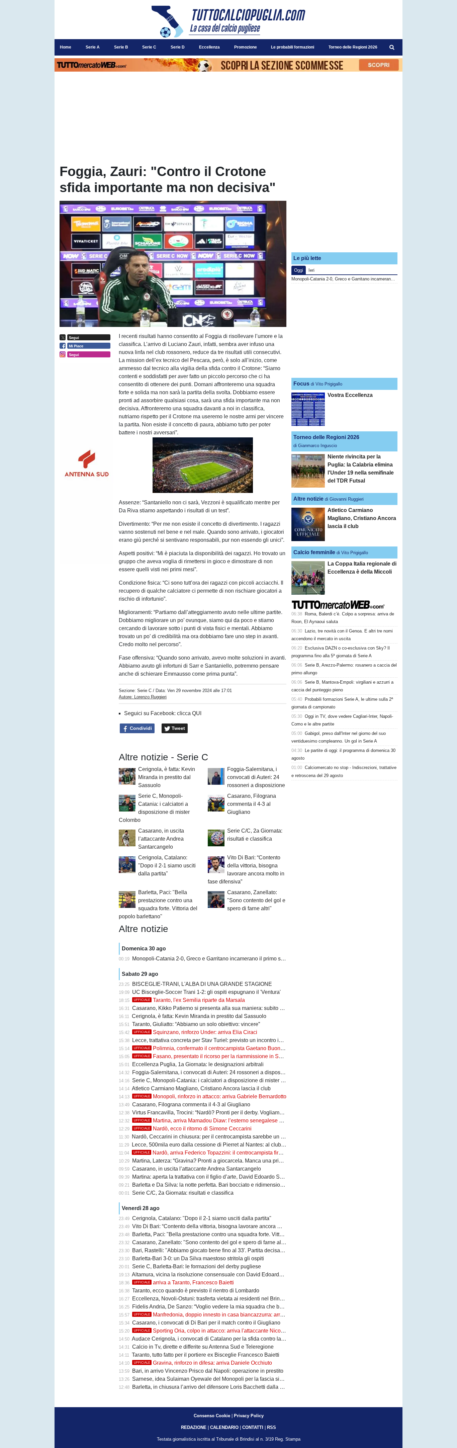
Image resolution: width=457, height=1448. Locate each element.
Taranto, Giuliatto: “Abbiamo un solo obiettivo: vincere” (196, 1024)
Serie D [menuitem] (178, 47)
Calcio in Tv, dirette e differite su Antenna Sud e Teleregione (203, 1347)
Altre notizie (308, 499)
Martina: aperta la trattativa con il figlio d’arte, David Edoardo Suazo (211, 1177)
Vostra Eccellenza (350, 395)
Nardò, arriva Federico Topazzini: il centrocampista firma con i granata (225, 1153)
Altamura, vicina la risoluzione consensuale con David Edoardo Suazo (215, 1274)
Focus (301, 384)
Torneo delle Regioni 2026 (326, 437)
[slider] (187, 488)
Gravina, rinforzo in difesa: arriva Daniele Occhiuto (203, 1363)
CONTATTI (252, 1427)
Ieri (311, 270)
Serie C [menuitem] (149, 47)
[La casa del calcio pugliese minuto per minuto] (228, 21)
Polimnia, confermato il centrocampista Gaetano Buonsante (213, 1048)
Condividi (140, 728)
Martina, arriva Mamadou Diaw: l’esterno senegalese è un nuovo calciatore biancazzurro (248, 1120)
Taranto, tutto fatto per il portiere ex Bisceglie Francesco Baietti (205, 1355)
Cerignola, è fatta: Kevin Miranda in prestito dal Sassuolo (166, 777)
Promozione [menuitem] (245, 47)
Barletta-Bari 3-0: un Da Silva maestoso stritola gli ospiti (198, 1258)
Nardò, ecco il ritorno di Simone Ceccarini (193, 1128)
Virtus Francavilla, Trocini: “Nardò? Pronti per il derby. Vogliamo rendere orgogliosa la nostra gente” (249, 1112)
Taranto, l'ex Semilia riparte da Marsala (189, 1000)
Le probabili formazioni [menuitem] (292, 47)
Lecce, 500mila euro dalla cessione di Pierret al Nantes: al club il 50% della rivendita (232, 1144)
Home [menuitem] (65, 47)
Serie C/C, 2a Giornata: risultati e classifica (183, 1193)
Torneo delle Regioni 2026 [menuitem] (353, 47)
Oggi (298, 270)
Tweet (177, 728)
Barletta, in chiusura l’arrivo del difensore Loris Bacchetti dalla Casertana (218, 1387)
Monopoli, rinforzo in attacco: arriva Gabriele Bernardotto (210, 1096)
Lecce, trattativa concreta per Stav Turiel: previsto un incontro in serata (215, 1040)
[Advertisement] (344, 205)
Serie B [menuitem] (121, 47)
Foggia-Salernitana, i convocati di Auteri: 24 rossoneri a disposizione (256, 777)
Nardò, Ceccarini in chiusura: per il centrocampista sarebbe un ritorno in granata (226, 1136)
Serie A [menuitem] (93, 47)
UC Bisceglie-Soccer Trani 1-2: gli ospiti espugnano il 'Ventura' (206, 992)
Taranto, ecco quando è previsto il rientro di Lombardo (195, 1290)
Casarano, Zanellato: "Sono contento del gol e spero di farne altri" (256, 900)
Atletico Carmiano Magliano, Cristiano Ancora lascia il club (201, 1088)
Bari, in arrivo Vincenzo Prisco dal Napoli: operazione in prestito (207, 1371)
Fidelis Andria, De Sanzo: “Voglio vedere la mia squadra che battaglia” (215, 1306)
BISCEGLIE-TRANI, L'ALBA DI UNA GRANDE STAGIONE (202, 984)
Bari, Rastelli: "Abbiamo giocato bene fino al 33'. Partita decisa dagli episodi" (223, 1250)
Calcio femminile (314, 552)
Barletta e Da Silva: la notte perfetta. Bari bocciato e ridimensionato (211, 1185)
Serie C (144, 690)
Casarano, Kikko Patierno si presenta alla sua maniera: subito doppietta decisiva (227, 1008)
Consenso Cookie (212, 1415)
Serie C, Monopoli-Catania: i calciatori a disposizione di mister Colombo (217, 1080)
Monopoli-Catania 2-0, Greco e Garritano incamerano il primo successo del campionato (235, 958)
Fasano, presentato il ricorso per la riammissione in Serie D (213, 1056)
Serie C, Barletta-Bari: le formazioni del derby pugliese (196, 1266)
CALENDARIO (224, 1427)
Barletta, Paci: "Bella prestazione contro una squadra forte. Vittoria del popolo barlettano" (237, 1234)
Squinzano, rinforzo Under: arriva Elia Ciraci (195, 1032)
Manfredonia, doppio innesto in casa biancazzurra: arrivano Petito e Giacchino (236, 1314)
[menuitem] (391, 47)
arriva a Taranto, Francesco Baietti (184, 1282)
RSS (271, 1427)
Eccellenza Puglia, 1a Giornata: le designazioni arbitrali (198, 1064)
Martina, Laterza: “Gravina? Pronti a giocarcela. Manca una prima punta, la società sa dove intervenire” (253, 1161)
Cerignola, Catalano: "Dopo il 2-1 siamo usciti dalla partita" (167, 865)
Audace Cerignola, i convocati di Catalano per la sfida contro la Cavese (216, 1339)
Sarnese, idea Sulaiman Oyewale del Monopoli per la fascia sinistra (212, 1379)
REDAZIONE (193, 1427)
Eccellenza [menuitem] (209, 47)
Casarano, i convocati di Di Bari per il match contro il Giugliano (206, 1323)
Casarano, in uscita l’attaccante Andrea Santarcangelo (161, 839)
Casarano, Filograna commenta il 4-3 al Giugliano (251, 804)
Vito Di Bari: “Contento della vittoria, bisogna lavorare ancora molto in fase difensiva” (232, 1226)
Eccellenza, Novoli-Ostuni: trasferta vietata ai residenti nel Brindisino (213, 1298)
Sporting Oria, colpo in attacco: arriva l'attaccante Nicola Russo (218, 1331)
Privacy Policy (249, 1415)
